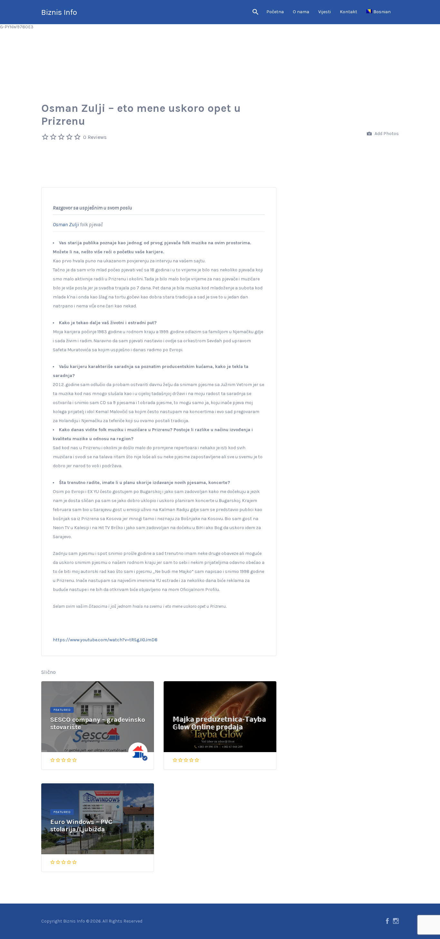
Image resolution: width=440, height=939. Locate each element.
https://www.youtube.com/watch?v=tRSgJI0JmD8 (105, 640)
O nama (301, 12)
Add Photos (386, 133)
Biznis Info (59, 12)
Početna (275, 12)
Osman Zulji (66, 224)
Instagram (396, 921)
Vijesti (324, 12)
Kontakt (348, 12)
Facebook (387, 921)
